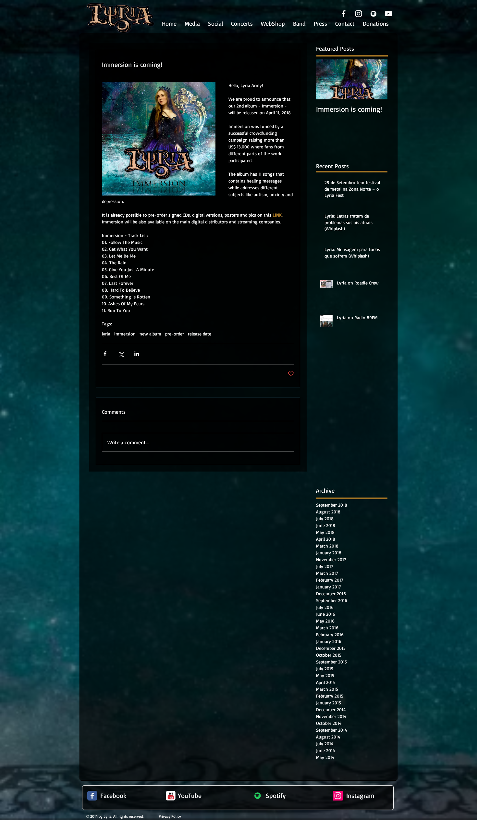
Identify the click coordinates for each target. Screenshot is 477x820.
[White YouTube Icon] (388, 13)
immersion (125, 333)
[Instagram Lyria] (338, 796)
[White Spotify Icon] (373, 13)
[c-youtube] (171, 796)
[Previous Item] (326, 79)
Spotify (276, 795)
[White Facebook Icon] (343, 13)
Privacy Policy (170, 816)
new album (150, 333)
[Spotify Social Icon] (258, 796)
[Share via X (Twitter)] (121, 354)
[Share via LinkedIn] (137, 354)
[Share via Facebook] (105, 354)
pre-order (174, 333)
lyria (106, 333)
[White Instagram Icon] (358, 13)
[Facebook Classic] (92, 796)
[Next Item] (377, 79)
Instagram (360, 795)
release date (199, 333)
